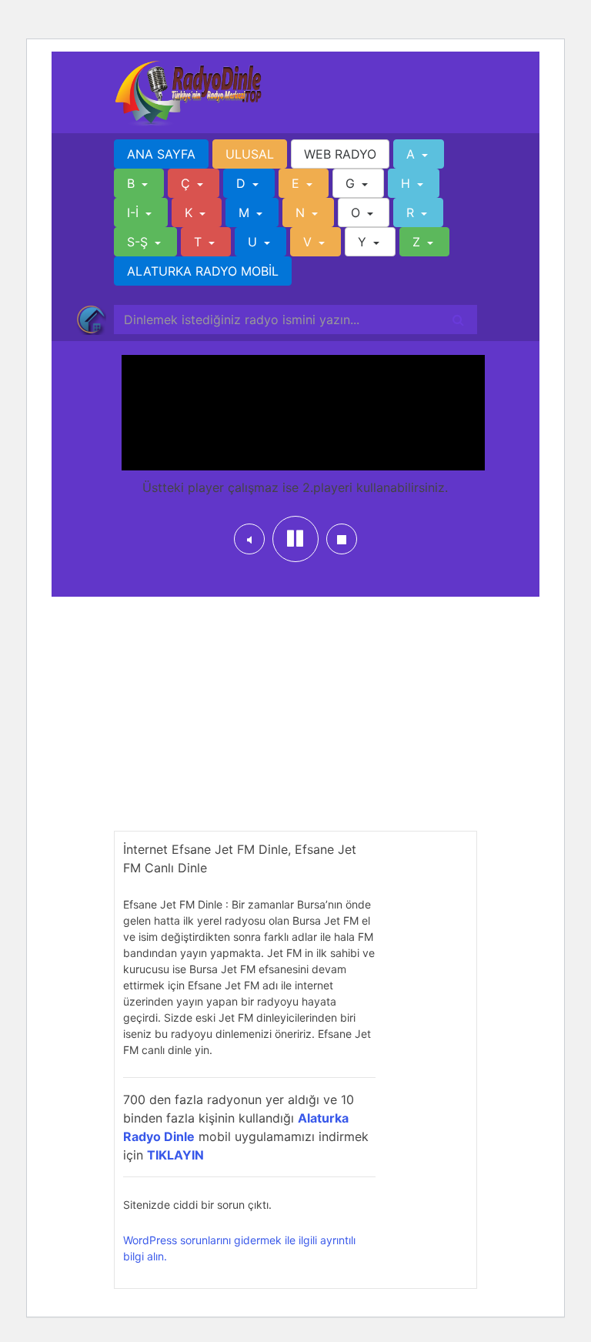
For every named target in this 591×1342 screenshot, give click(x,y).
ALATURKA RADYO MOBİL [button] (203, 271)
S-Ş (139, 241)
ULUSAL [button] (249, 154)
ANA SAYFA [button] (161, 154)
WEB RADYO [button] (340, 154)
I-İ (134, 212)
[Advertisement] (295, 723)
